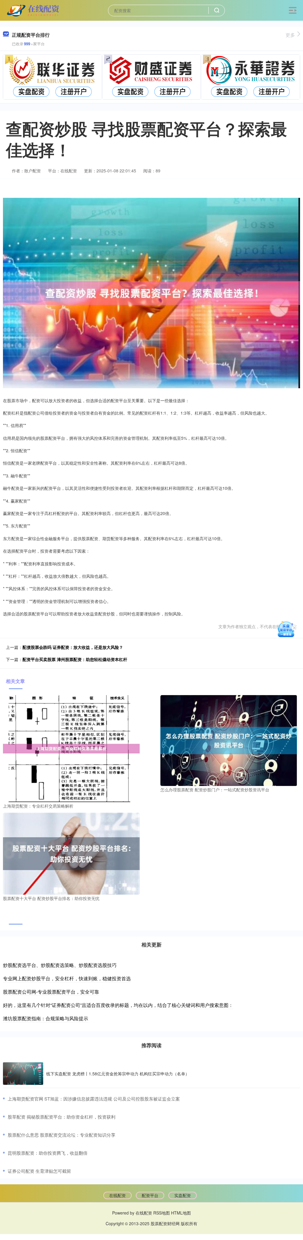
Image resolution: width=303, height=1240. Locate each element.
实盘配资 (182, 1195)
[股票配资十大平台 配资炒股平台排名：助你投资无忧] (71, 853)
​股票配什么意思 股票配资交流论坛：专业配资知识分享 (61, 1135)
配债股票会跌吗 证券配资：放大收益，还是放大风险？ (72, 647)
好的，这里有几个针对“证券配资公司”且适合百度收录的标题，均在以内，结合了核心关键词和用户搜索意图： (118, 1005)
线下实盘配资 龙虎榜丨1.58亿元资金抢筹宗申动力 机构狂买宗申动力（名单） (117, 1074)
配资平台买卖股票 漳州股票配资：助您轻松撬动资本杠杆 (74, 659)
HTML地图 (181, 1213)
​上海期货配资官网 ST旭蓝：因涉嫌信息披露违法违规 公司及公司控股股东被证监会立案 (94, 1098)
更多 (290, 34)
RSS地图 (161, 1213)
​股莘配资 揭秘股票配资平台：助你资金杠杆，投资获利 (61, 1117)
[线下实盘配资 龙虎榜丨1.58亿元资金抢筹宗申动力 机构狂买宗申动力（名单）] (23, 1073)
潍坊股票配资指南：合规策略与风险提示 (45, 1018)
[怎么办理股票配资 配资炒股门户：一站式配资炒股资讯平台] (228, 740)
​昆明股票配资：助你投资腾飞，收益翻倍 (48, 1153)
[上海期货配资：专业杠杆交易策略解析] (71, 748)
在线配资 (117, 1195)
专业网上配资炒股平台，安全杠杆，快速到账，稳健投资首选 (67, 978)
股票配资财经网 (165, 1223)
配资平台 (150, 1195)
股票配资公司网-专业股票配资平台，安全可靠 (51, 991)
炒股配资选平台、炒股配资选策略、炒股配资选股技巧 (60, 965)
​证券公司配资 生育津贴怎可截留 (39, 1171)
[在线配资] (34, 10)
